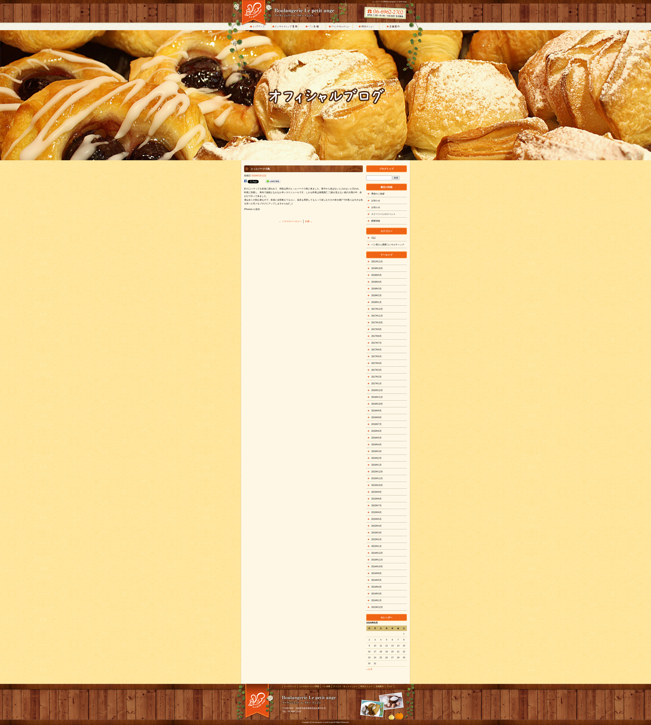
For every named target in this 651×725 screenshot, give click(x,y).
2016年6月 (376, 431)
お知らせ (375, 200)
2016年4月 (376, 444)
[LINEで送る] (272, 181)
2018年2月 (376, 295)
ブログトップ (386, 168)
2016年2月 (376, 458)
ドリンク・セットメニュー (339, 26)
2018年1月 (376, 302)
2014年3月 (376, 593)
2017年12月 (377, 309)
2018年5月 (376, 275)
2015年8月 (376, 498)
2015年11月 (377, 478)
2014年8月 (376, 573)
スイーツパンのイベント (383, 214)
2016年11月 (377, 397)
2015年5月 (376, 519)
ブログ (390, 686)
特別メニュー (366, 26)
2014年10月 (377, 566)
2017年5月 (376, 356)
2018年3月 (376, 288)
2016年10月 (377, 404)
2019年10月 (377, 268)
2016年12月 (377, 390)
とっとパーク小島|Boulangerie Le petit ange (389, 2)
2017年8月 (376, 336)
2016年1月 (376, 465)
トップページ (257, 26)
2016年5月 (376, 437)
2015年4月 (376, 526)
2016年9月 (376, 410)
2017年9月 (376, 329)
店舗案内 (393, 26)
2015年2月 (376, 539)
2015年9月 (376, 492)
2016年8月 (376, 417)
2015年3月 (376, 532)
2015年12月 (377, 471)
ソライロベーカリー (290, 221)
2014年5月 (376, 580)
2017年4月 (376, 363)
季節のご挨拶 (377, 193)
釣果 (308, 221)
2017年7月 (376, 343)
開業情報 (375, 221)
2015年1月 (376, 546)
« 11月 (369, 669)
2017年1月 (376, 383)
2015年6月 (376, 512)
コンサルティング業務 (284, 26)
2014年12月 (377, 553)
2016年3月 (376, 451)
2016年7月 (376, 424)
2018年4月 (376, 282)
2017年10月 (377, 322)
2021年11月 (377, 261)
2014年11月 (377, 559)
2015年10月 (377, 485)
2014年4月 (376, 587)
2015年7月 (376, 505)
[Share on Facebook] (245, 181)
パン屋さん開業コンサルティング (387, 244)
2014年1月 (376, 600)
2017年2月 (376, 376)
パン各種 (312, 26)
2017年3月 (376, 370)
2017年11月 (377, 315)
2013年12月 (377, 607)
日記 (373, 238)
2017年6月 (376, 349)
